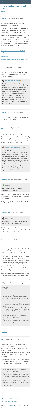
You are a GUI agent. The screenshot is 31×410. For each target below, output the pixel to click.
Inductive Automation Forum (9, 2)
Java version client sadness (12, 80)
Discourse (10, 405)
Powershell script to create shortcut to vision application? (13, 331)
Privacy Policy (16, 401)
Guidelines (16, 398)
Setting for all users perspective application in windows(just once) (13, 52)
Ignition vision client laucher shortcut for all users (14, 59)
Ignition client (4, 56)
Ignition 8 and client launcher (13, 147)
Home (2, 398)
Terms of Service (5, 401)
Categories (9, 398)
